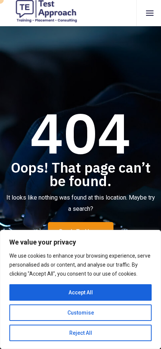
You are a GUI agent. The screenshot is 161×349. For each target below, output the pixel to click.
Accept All (81, 292)
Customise (80, 313)
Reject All (80, 333)
